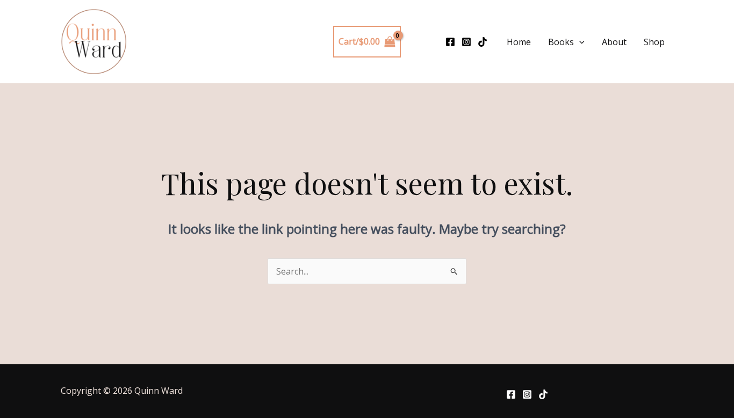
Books (561, 42)
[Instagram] (466, 42)
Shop (654, 42)
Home (519, 42)
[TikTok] (482, 42)
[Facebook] (450, 42)
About (614, 42)
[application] (579, 42)
